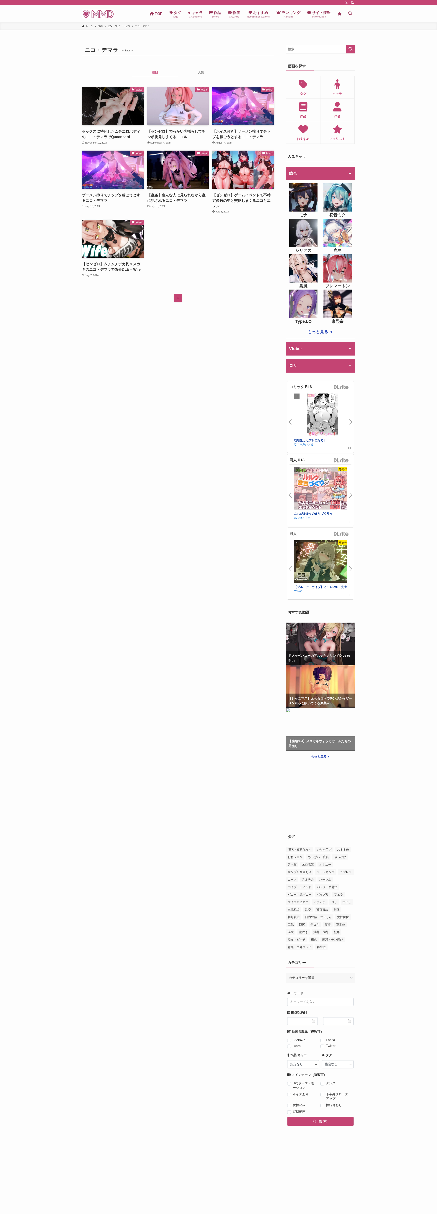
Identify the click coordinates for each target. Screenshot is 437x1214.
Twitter (330, 1045)
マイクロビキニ (298, 902)
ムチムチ (320, 902)
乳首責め (322, 909)
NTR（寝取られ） (299, 849)
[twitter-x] (346, 2)
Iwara (297, 1045)
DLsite (341, 387)
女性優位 (343, 917)
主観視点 (294, 909)
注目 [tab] (155, 72)
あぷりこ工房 (302, 518)
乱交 (308, 909)
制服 (337, 909)
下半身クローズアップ (337, 1096)
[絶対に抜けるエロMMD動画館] (98, 14)
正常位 (340, 924)
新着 (328, 924)
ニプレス (346, 872)
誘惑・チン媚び (332, 939)
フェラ (338, 894)
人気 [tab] (201, 72)
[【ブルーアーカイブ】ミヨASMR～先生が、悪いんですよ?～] (322, 562)
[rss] (352, 2)
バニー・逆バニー (299, 894)
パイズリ (323, 894)
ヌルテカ (308, 879)
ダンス (330, 1083)
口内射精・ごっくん (318, 917)
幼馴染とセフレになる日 (310, 440)
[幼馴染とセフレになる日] (322, 416)
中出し (347, 902)
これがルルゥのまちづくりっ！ (314, 513)
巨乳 (291, 924)
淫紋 (291, 932)
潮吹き (303, 932)
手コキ (314, 924)
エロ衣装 (308, 864)
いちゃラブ (324, 849)
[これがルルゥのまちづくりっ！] (322, 489)
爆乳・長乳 (320, 932)
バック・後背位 (327, 887)
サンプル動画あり (299, 872)
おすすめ (343, 849)
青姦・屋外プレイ (299, 947)
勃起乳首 (294, 917)
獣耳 (337, 932)
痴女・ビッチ (296, 939)
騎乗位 (321, 947)
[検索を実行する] (350, 49)
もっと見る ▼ (320, 331)
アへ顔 (292, 864)
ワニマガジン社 (303, 444)
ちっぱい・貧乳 (318, 857)
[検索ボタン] (350, 14)
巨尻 (302, 924)
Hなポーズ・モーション (303, 1085)
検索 (322, 1121)
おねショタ (295, 857)
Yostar (298, 591)
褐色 (314, 939)
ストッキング (326, 872)
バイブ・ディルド (299, 887)
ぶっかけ (340, 857)
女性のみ (299, 1105)
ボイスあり (301, 1094)
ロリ (334, 902)
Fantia (330, 1040)
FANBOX (299, 1040)
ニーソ (292, 879)
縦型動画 (299, 1111)
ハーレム (325, 879)
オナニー (325, 864)
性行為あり (334, 1105)
